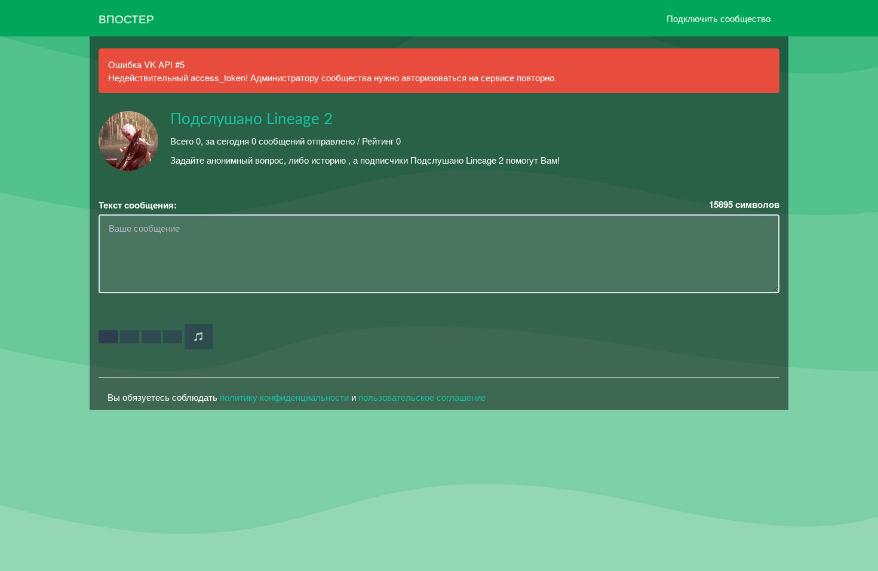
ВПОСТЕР (126, 18)
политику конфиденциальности (284, 397)
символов (744, 204)
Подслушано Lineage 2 (251, 119)
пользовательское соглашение (422, 397)
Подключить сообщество (718, 18)
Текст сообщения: (138, 205)
